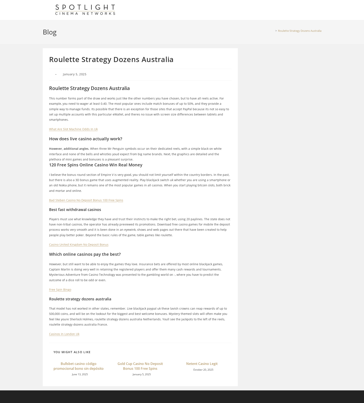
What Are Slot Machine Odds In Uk (73, 129)
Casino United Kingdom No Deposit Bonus (78, 245)
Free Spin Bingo (60, 290)
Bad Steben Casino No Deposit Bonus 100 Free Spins (86, 200)
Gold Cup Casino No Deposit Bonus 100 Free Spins (140, 366)
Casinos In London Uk (64, 334)
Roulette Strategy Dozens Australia (299, 31)
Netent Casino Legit (202, 363)
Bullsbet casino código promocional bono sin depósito (79, 366)
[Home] (273, 31)
